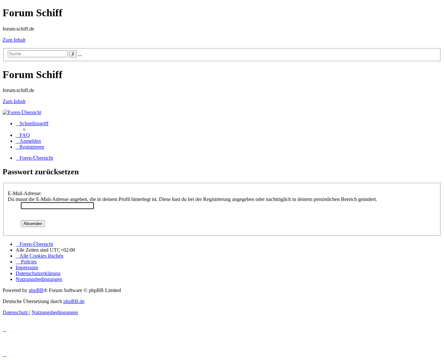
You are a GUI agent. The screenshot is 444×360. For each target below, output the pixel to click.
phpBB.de (74, 301)
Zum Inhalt (14, 40)
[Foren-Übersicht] (22, 112)
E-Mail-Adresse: (25, 193)
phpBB (36, 290)
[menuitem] (23, 135)
